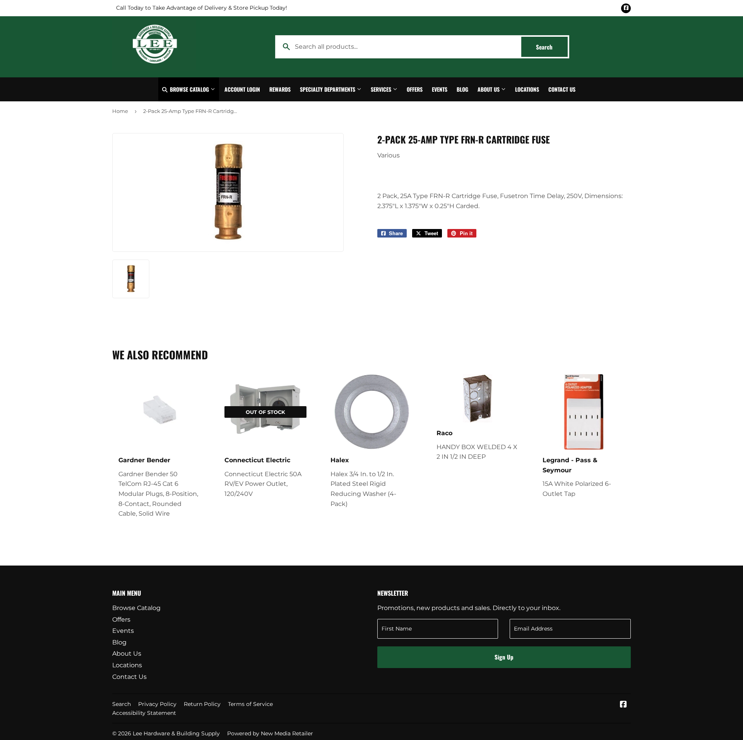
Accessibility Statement (144, 713)
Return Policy (202, 704)
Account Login (242, 89)
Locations (527, 89)
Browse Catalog (189, 89)
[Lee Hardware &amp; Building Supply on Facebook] (623, 705)
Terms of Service (250, 704)
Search (552, 47)
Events (439, 89)
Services (382, 89)
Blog (462, 89)
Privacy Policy (157, 704)
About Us (489, 89)
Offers (415, 89)
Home (120, 111)
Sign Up (504, 657)
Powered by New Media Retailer (270, 733)
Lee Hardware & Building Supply (176, 733)
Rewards (280, 89)
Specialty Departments (328, 89)
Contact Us (561, 89)
